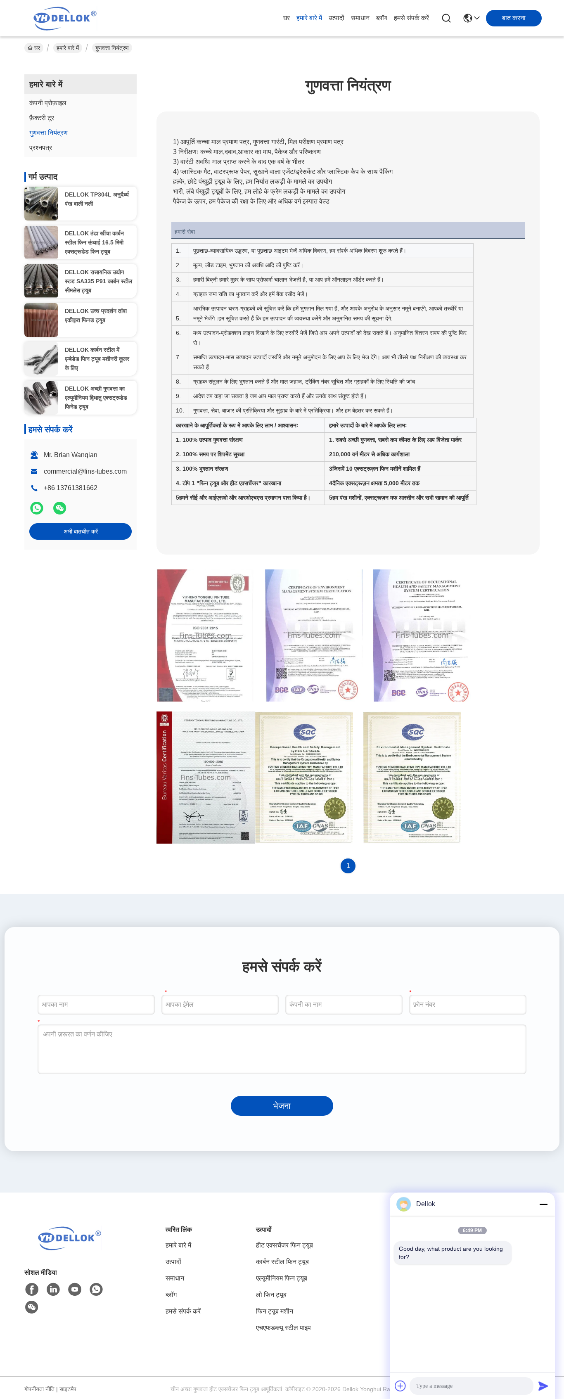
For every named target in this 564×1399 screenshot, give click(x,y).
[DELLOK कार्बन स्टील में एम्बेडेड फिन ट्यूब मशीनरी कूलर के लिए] (41, 359)
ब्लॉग (381, 17)
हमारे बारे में (309, 17)
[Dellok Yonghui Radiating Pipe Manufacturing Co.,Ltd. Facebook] (31, 1290)
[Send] (543, 1386)
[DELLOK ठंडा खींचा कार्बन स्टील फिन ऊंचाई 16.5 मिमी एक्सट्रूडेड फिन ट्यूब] (41, 242)
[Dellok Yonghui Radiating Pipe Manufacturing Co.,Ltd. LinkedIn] (53, 1290)
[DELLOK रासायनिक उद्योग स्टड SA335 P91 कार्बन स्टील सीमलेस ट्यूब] (41, 281)
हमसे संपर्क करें (411, 17)
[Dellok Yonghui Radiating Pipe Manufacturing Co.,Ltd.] (65, 18)
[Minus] (543, 1204)
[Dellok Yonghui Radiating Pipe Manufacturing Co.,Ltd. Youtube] (74, 1290)
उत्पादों (336, 17)
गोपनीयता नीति (39, 1389)
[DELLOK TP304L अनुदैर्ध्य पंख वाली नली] (41, 204)
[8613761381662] (96, 1290)
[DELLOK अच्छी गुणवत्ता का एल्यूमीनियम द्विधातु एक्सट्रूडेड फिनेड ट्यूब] (41, 398)
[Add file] (400, 1386)
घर (286, 17)
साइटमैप (67, 1389)
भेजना (282, 1105)
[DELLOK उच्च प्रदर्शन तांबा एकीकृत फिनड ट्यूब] (41, 320)
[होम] (69, 1248)
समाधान (360, 17)
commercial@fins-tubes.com (85, 471)
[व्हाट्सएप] (37, 511)
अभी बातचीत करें (81, 531)
